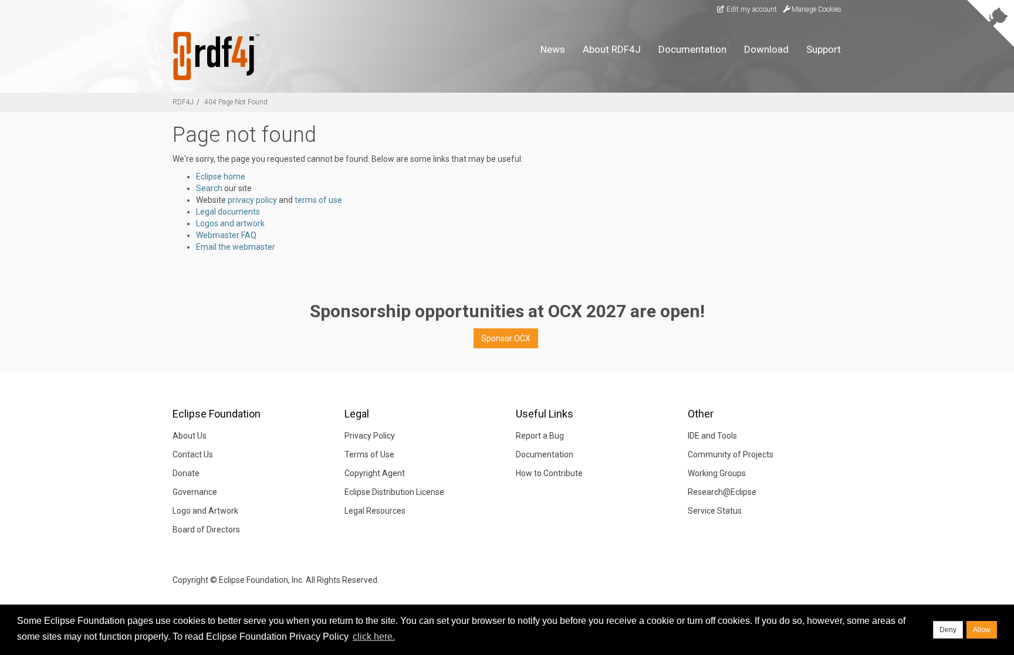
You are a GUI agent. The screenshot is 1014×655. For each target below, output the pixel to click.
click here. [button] (374, 637)
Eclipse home (220, 176)
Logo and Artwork (205, 510)
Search (209, 188)
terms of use (318, 200)
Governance (195, 492)
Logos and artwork (230, 223)
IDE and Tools (712, 435)
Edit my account (751, 9)
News (552, 49)
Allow (982, 630)
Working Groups (717, 473)
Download (766, 49)
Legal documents (228, 211)
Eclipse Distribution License (394, 492)
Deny (947, 630)
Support (823, 49)
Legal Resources (374, 510)
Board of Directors (206, 529)
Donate (186, 473)
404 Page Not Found (236, 102)
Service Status (715, 510)
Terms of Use (369, 454)
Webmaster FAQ (226, 235)
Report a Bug (540, 435)
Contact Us (193, 454)
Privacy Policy (369, 435)
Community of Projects (730, 454)
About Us (190, 435)
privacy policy (252, 200)
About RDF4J (612, 49)
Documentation (692, 49)
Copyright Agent (374, 473)
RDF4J (183, 102)
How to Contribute (549, 473)
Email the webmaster (235, 247)
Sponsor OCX (505, 338)
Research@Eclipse (722, 492)
